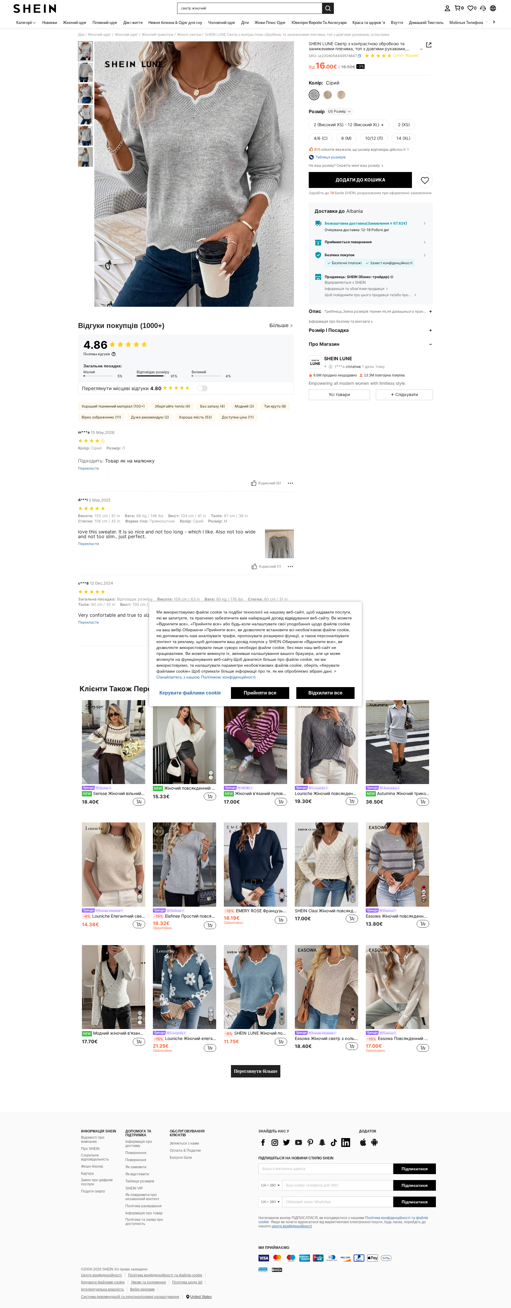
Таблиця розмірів (139, 1181)
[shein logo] (34, 8)
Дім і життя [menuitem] (133, 22)
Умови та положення (148, 1282)
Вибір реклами (142, 1289)
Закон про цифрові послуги (97, 1182)
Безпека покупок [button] (340, 255)
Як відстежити (137, 1174)
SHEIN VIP (134, 1188)
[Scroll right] (494, 22)
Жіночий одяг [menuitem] (75, 22)
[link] (459, 8)
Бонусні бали (181, 1158)
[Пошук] (328, 8)
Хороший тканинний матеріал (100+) (113, 406)
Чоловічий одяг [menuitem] (221, 22)
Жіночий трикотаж (158, 35)
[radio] (314, 95)
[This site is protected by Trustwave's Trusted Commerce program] (262, 1270)
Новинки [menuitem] (49, 22)
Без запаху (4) (212, 406)
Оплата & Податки (185, 1150)
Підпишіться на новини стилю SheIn (296, 1158)
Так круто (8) (275, 406)
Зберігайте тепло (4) (172, 406)
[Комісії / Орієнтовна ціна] (339, 67)
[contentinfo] (347, 1258)
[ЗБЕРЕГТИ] (425, 180)
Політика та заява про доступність (144, 1222)
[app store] (363, 1145)
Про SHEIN (90, 1149)
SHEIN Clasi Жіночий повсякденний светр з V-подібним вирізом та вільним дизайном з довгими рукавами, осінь (326, 910)
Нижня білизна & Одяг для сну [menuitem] (175, 22)
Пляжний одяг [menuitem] (105, 22)
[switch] (202, 388)
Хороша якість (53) (195, 417)
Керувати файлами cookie (103, 1282)
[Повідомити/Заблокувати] (290, 483)
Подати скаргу (93, 1191)
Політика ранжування (143, 1206)
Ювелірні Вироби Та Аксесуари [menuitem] (319, 22)
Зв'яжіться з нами (184, 1143)
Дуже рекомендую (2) (150, 417)
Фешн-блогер (92, 1166)
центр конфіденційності (292, 1226)
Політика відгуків (96, 354)
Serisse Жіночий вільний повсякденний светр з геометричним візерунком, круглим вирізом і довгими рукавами (114, 793)
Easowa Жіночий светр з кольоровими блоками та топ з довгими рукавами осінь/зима (326, 1038)
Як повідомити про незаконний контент (142, 1197)
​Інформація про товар (144, 1213)
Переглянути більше (255, 1071)
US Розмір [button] (337, 111)
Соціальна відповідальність (95, 1157)
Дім (81, 35)
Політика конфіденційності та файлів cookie (165, 1275)
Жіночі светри (189, 35)
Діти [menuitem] (245, 22)
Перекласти (88, 468)
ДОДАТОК (367, 1131)
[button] (482, 8)
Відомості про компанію (92, 1139)
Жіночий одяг (99, 35)
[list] (305, 1142)
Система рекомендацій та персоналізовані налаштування (130, 1297)
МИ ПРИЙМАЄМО (273, 1248)
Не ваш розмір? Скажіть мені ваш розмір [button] (345, 165)
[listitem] (114, 757)
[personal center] (447, 8)
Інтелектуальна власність (102, 1289)
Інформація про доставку (138, 1144)
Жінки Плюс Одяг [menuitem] (270, 22)
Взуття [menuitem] (397, 22)
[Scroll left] (487, 22)
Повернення (135, 1153)
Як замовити (135, 1167)
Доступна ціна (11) (238, 417)
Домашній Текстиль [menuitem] (426, 22)
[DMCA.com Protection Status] (277, 1270)
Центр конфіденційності (101, 1275)
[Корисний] (253, 483)
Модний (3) (244, 406)
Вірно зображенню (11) (101, 417)
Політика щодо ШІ (187, 1282)
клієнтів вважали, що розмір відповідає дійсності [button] (360, 149)
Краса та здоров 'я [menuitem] (368, 22)
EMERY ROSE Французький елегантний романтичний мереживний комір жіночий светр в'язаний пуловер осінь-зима (256, 910)
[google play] (374, 1145)
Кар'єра (87, 1173)
